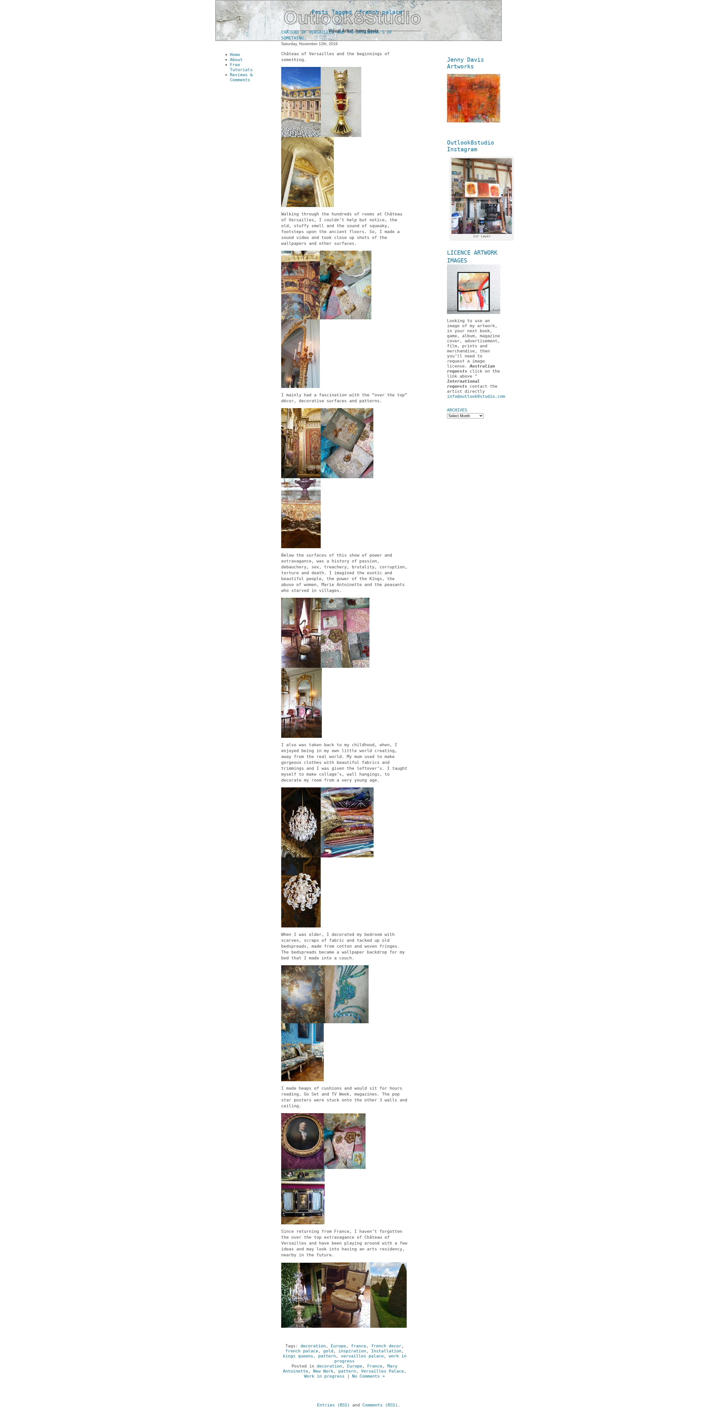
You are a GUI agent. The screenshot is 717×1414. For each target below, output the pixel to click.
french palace (301, 1350)
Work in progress (324, 1376)
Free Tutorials (241, 67)
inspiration (352, 1350)
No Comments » (368, 1376)
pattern (327, 1356)
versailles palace (362, 1356)
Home (235, 54)
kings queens (298, 1356)
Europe (338, 1345)
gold (328, 1350)
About (236, 59)
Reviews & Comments (241, 77)
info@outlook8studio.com (476, 396)
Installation (386, 1350)
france (358, 1345)
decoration (313, 1345)
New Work (323, 1371)
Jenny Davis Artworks (465, 63)
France (374, 1366)
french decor (386, 1345)
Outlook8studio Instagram (470, 146)
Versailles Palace (382, 1371)
